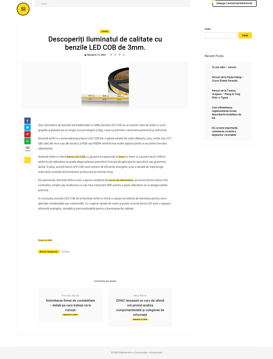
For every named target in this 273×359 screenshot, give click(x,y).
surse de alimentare (120, 180)
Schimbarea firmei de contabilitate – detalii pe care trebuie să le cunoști (70, 305)
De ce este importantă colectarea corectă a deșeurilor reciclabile (224, 131)
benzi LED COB (76, 156)
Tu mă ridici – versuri (224, 67)
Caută (207, 29)
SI (23, 9)
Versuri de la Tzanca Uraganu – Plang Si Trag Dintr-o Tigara (226, 94)
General (104, 31)
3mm (121, 156)
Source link (45, 240)
